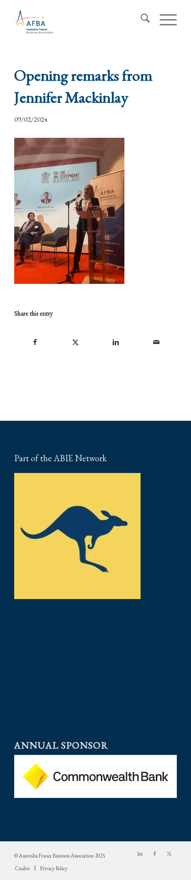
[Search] (140, 20)
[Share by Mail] (156, 342)
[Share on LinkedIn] (116, 342)
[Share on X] (76, 342)
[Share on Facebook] (35, 342)
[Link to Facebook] (154, 853)
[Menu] (163, 20)
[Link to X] (169, 853)
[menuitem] (140, 20)
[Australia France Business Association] (79, 20)
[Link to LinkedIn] (140, 853)
